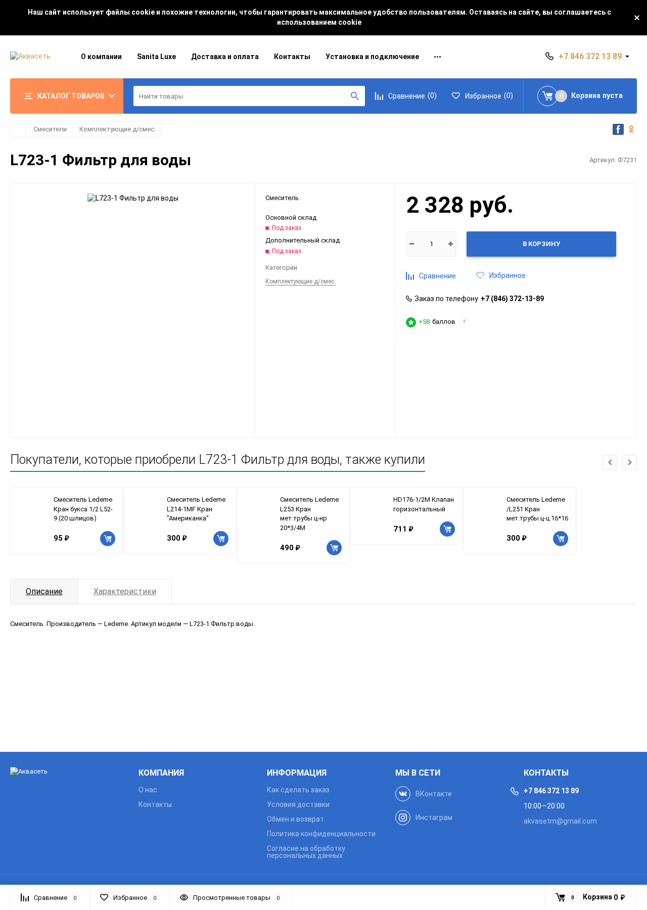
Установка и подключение (372, 57)
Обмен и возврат (295, 819)
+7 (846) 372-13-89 (512, 298)
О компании (101, 57)
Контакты (292, 57)
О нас (147, 789)
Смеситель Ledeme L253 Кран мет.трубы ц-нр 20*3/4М (309, 514)
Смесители (50, 129)
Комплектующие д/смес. (117, 129)
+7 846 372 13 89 (590, 56)
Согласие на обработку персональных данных (306, 852)
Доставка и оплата (225, 57)
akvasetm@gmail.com (560, 821)
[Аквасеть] (66, 772)
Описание (44, 591)
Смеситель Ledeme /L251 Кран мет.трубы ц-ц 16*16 (537, 509)
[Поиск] (355, 96)
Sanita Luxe (156, 57)
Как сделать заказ (298, 789)
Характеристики (125, 591)
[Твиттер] (631, 129)
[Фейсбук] (618, 129)
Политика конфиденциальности (321, 833)
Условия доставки (298, 804)
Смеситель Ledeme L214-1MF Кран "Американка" (196, 509)
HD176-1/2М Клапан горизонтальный (423, 504)
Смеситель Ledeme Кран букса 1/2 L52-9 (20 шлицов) (83, 509)
